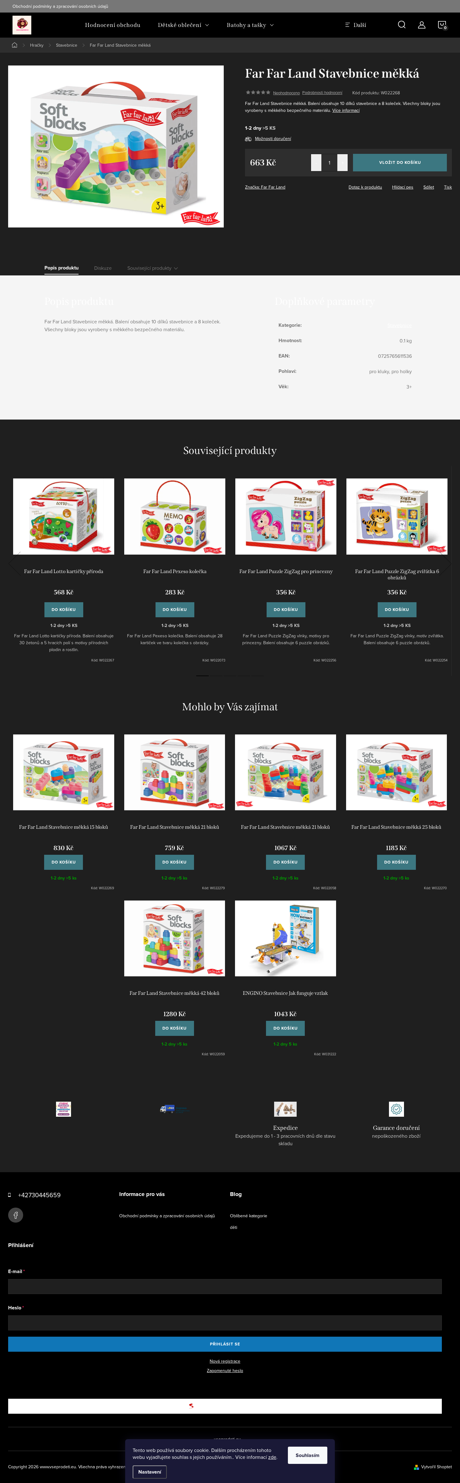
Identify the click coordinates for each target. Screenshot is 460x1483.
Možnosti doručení (273, 138)
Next (445, 563)
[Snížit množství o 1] (316, 162)
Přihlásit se (225, 1344)
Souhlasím (307, 1455)
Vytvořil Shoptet (436, 1467)
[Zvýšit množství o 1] (342, 162)
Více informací (346, 110)
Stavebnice (399, 325)
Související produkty (149, 267)
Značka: (265, 187)
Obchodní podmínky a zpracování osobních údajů (60, 6)
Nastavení (149, 1471)
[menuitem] (112, 25)
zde (272, 1457)
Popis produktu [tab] (61, 267)
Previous (14, 563)
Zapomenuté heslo (225, 1370)
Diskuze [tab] (103, 267)
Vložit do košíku (400, 162)
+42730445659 (39, 1194)
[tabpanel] (63, 570)
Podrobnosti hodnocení (322, 92)
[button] (63, 859)
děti (233, 1227)
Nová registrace (225, 1361)
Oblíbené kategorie (248, 1216)
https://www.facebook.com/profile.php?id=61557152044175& (15, 1215)
